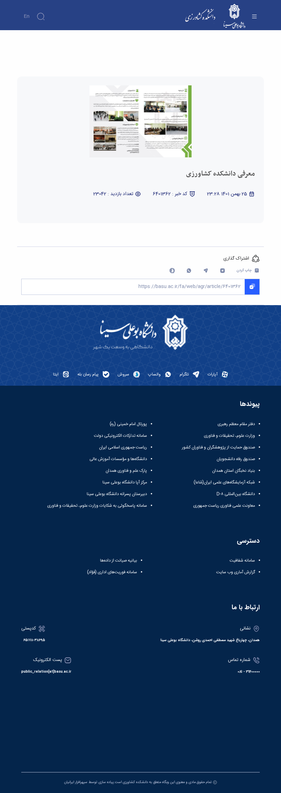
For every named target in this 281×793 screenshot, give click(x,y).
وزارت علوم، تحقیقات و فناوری (229, 435)
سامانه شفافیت (242, 560)
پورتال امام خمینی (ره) (128, 424)
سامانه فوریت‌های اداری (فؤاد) (112, 572)
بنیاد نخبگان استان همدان (233, 470)
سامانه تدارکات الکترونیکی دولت (120, 435)
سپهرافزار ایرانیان (75, 782)
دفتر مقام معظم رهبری (236, 424)
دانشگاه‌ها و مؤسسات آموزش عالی (118, 459)
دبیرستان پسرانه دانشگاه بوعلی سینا (117, 494)
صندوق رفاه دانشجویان (236, 459)
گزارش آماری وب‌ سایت (235, 572)
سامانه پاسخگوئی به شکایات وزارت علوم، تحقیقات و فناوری (97, 505)
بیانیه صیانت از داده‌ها (118, 560)
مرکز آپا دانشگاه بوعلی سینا (124, 482)
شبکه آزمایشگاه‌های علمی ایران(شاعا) (224, 482)
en (26, 16)
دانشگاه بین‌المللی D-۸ (236, 494)
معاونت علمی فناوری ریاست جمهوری (224, 505)
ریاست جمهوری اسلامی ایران (123, 447)
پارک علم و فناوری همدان (126, 470)
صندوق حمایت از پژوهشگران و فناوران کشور (218, 447)
